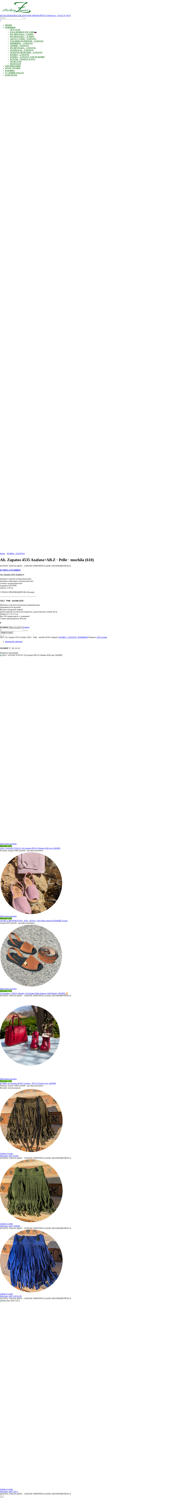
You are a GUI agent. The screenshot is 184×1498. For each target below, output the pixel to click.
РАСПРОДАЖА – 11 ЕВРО (22, 37)
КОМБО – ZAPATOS (19, 55)
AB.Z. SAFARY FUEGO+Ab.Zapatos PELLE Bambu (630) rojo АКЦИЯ (30, 848)
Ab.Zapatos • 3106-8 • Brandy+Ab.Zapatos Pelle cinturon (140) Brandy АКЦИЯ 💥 (34, 993)
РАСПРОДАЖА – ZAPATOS (23, 48)
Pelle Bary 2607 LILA (9, 1491)
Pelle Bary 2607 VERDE (10, 1226)
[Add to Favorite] (1, 635)
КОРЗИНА (10, 71)
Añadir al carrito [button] (6, 1153)
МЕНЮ (8, 25)
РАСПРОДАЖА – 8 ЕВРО (21, 34)
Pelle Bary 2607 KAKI (9, 1156)
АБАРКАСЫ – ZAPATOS (21, 50)
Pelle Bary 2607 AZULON (11, 1296)
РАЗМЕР (4, 627)
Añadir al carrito (6, 633)
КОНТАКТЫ (11, 75)
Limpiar (26, 627)
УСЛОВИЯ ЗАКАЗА (14, 73)
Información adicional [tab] (13, 641)
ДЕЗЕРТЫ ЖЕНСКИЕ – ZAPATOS (26, 52)
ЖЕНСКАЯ (15, 64)
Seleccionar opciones (8, 844)
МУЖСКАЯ (15, 61)
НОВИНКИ (10, 27)
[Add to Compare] (4, 635)
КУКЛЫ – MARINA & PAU (22, 59)
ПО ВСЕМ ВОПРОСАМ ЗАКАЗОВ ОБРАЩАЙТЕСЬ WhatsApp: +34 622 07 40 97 (35, 15)
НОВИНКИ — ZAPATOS (21, 43)
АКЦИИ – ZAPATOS (19, 46)
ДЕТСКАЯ (15, 30)
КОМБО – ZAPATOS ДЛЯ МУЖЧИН (27, 57)
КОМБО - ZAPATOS (16, 553)
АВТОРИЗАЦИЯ (13, 66)
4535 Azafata (102, 637)
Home (2, 553)
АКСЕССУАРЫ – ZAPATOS (23, 39)
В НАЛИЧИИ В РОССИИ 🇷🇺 (23, 32)
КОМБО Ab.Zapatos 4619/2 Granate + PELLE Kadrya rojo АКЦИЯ (28, 1083)
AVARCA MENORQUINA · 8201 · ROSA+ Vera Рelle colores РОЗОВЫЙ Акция (33, 921)
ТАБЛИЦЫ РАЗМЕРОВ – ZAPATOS (26, 41)
